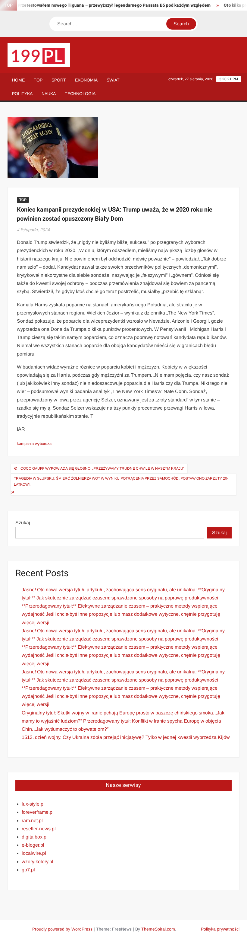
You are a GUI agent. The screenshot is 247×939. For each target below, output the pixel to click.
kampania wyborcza (34, 443)
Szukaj (22, 522)
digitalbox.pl (35, 836)
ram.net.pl (32, 820)
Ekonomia (86, 80)
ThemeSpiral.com (158, 929)
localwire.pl (34, 853)
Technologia (80, 93)
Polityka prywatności (220, 929)
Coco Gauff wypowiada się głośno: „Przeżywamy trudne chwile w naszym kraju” (102, 468)
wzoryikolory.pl (37, 861)
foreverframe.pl (38, 812)
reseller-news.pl (39, 828)
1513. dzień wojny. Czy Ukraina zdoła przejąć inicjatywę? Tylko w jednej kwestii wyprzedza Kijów (126, 737)
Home (18, 80)
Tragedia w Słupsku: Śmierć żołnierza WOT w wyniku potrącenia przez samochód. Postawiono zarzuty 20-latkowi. (121, 481)
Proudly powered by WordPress (62, 929)
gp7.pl (28, 869)
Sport (59, 80)
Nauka (49, 93)
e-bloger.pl (33, 845)
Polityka (22, 93)
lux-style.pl (33, 803)
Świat (113, 80)
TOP (38, 80)
